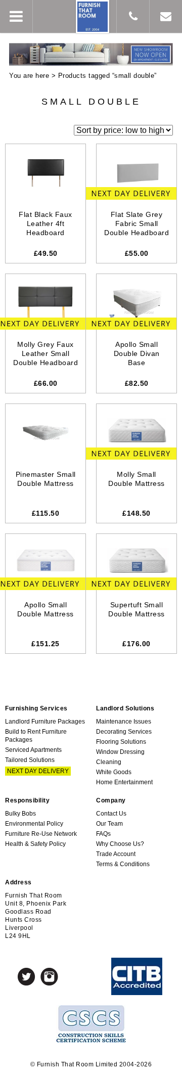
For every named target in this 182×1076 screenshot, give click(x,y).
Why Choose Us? (120, 843)
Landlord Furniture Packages (45, 721)
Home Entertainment (124, 782)
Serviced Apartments (33, 749)
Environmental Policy (34, 823)
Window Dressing (120, 751)
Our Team (109, 823)
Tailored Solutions (30, 760)
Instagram (49, 976)
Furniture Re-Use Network (41, 833)
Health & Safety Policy (35, 843)
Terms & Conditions (123, 864)
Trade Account (115, 854)
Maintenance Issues (123, 721)
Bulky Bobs (20, 813)
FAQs (103, 833)
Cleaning (108, 762)
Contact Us (111, 813)
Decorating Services (124, 731)
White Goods (113, 772)
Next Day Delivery (38, 771)
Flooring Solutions (121, 741)
